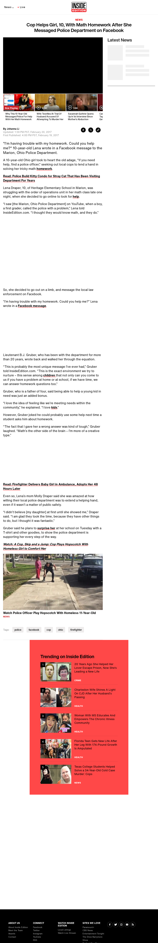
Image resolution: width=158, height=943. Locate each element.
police (18, 629)
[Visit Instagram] (121, 925)
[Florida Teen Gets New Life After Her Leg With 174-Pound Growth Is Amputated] (79, 748)
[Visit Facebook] (110, 925)
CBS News (88, 930)
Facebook (37, 927)
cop (49, 629)
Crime (77, 680)
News (8, 7)
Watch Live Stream (67, 933)
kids (54, 407)
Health (78, 706)
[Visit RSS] (132, 925)
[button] (53, 581)
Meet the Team (15, 930)
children (49, 375)
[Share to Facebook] (83, 130)
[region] (53, 582)
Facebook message (32, 306)
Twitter (36, 930)
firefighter (76, 629)
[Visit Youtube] (127, 925)
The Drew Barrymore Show (92, 938)
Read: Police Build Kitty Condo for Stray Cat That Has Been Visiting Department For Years (51, 178)
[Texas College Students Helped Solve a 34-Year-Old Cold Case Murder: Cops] (79, 774)
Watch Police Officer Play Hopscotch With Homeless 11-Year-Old (49, 613)
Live (22, 7)
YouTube (37, 936)
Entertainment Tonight (93, 933)
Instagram (37, 933)
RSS (35, 940)
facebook (34, 629)
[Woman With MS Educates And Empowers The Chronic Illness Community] (79, 723)
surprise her (46, 528)
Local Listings (64, 929)
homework (44, 168)
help (76, 196)
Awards (11, 933)
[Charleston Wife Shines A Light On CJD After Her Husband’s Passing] (79, 697)
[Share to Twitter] (91, 130)
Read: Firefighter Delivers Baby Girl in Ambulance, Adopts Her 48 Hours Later (50, 486)
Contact (12, 936)
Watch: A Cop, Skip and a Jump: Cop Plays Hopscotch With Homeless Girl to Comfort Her (45, 546)
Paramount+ (88, 927)
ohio (60, 629)
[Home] (78, 7)
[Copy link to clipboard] (98, 130)
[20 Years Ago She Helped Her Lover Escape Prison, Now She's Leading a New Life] (79, 671)
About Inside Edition (18, 927)
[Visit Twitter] (115, 925)
